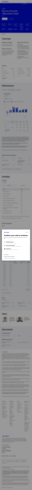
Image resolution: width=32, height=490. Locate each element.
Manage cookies (6, 254)
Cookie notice (12, 256)
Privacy (9, 256)
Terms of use (6, 256)
